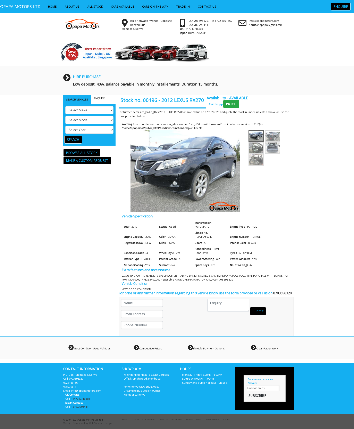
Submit (258, 311)
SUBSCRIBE (257, 395)
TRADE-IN (183, 6)
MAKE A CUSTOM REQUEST (87, 160)
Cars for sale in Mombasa (143, 419)
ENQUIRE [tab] (99, 98)
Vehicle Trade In (193, 419)
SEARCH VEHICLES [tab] (77, 99)
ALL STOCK (95, 6)
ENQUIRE (341, 6)
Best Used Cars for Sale (171, 419)
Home (124, 419)
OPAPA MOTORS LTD (20, 6)
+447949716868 (193, 29)
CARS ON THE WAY (155, 6)
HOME (52, 6)
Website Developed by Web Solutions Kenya (87, 422)
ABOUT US (72, 6)
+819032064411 (197, 33)
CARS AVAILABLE (122, 6)
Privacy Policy (212, 419)
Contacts (227, 419)
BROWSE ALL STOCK (82, 153)
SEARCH (73, 139)
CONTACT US (207, 6)
